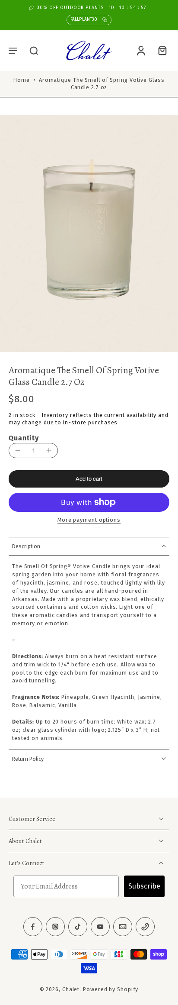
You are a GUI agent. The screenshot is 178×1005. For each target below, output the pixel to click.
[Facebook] (32, 926)
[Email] (122, 926)
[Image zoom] (89, 233)
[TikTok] (77, 926)
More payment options (89, 520)
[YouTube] (100, 926)
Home (21, 80)
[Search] (33, 50)
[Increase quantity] (48, 450)
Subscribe (144, 886)
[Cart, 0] (159, 50)
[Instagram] (55, 926)
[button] (12, 50)
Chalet (70, 989)
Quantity (24, 438)
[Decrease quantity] (17, 450)
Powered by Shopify (110, 989)
